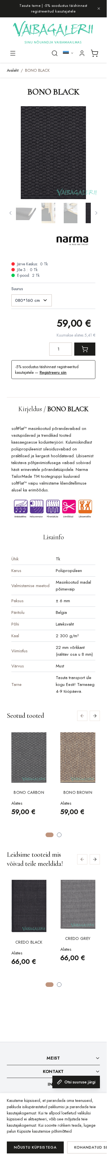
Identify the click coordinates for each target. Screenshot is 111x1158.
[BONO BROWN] (78, 757)
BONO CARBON (29, 792)
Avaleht (12, 70)
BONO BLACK (37, 70)
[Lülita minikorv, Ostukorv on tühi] (94, 53)
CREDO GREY (78, 938)
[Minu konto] (82, 53)
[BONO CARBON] (29, 757)
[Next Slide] (95, 716)
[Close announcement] (98, 8)
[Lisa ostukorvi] (84, 349)
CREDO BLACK (29, 942)
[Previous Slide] (82, 716)
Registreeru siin (53, 372)
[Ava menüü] (13, 53)
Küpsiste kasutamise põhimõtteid (44, 1131)
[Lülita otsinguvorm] (54, 53)
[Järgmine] (96, 213)
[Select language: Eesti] (68, 53)
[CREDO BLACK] (29, 906)
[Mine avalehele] (53, 33)
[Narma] (74, 241)
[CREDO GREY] (78, 904)
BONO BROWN (77, 792)
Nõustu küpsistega (35, 1147)
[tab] (50, 835)
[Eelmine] (10, 213)
